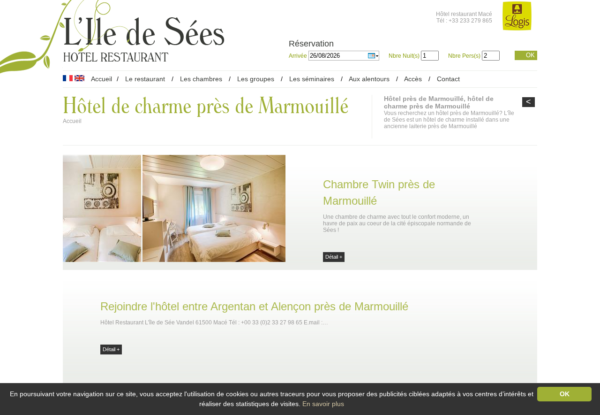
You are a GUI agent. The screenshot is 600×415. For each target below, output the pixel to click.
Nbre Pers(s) (464, 56)
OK (530, 55)
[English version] (79, 79)
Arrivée (298, 56)
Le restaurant (145, 79)
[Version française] (68, 79)
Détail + (333, 257)
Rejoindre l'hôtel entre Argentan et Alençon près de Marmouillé (254, 306)
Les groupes (255, 79)
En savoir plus (323, 403)
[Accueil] (144, 57)
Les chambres (201, 79)
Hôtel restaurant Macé (464, 14)
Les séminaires (311, 79)
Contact (448, 79)
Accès (413, 79)
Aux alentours (370, 79)
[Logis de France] (517, 16)
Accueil (101, 79)
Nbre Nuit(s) (404, 56)
